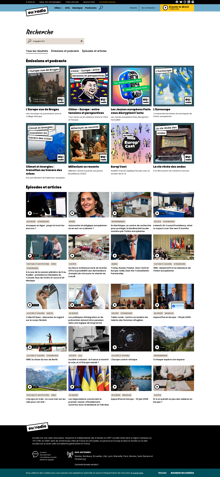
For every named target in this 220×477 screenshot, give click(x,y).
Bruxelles (169, 313)
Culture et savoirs (163, 264)
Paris (53, 264)
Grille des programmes (50, 2)
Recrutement (45, 455)
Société (157, 221)
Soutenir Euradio (107, 2)
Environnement (118, 221)
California (174, 9)
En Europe (31, 221)
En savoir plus (137, 473)
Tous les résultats (37, 51)
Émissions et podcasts (65, 51)
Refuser (162, 473)
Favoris (133, 7)
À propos (30, 2)
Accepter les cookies (182, 473)
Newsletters (89, 2)
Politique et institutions (38, 264)
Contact (43, 452)
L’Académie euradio (48, 457)
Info (67, 8)
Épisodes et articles (94, 51)
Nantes (50, 313)
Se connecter (148, 8)
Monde (72, 221)
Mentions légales (47, 459)
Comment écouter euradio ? (87, 464)
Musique (77, 8)
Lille (80, 356)
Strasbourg (43, 221)
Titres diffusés (72, 2)
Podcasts (91, 8)
